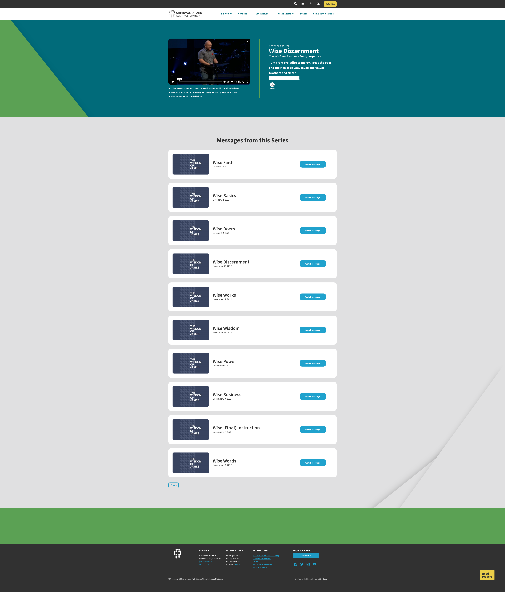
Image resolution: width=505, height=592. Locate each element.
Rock (325, 579)
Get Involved (262, 13)
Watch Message (312, 164)
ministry (217, 92)
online (237, 564)
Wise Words (224, 461)
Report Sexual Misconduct (264, 564)
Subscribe (306, 555)
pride (226, 92)
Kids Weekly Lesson (284, 78)
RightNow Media (260, 567)
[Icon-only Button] (295, 4)
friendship (175, 92)
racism (234, 92)
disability (218, 88)
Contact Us (204, 564)
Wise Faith (223, 162)
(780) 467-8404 (205, 561)
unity (187, 96)
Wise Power (224, 361)
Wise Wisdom (226, 328)
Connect (242, 13)
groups (185, 92)
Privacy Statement (216, 579)
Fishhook (308, 579)
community (184, 88)
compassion (196, 88)
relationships (176, 96)
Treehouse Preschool (262, 558)
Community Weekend (323, 13)
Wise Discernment (231, 262)
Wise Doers (224, 229)
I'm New (225, 13)
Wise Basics (224, 195)
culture (208, 88)
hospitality (196, 92)
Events (303, 13)
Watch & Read (284, 13)
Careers (256, 561)
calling (173, 88)
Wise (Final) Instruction (236, 428)
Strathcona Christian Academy (266, 555)
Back (175, 485)
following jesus (232, 88)
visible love (197, 96)
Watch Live (330, 4)
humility (207, 92)
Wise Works (224, 295)
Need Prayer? (487, 575)
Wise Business (227, 394)
